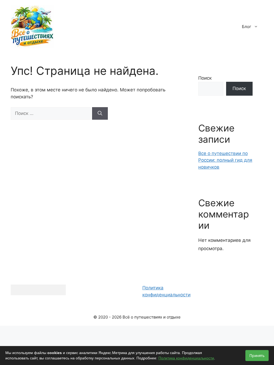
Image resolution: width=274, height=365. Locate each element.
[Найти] (100, 113)
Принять (257, 355)
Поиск (205, 78)
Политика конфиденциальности (186, 358)
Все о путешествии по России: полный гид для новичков (225, 160)
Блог (246, 26)
